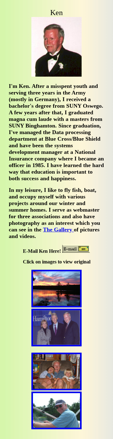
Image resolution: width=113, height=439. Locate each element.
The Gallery (58, 229)
